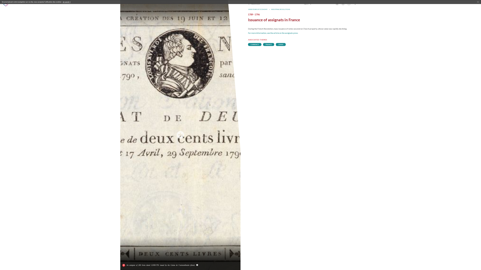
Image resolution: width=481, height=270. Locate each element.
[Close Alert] (478, 2)
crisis (280, 44)
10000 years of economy (257, 9)
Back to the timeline (24, 4)
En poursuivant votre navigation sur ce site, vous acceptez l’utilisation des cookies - (36, 2)
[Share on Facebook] (343, 4)
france (269, 44)
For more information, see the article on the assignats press (273, 33)
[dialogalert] (240, 2)
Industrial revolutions (280, 9)
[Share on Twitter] (337, 4)
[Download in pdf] (349, 4)
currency (255, 44)
